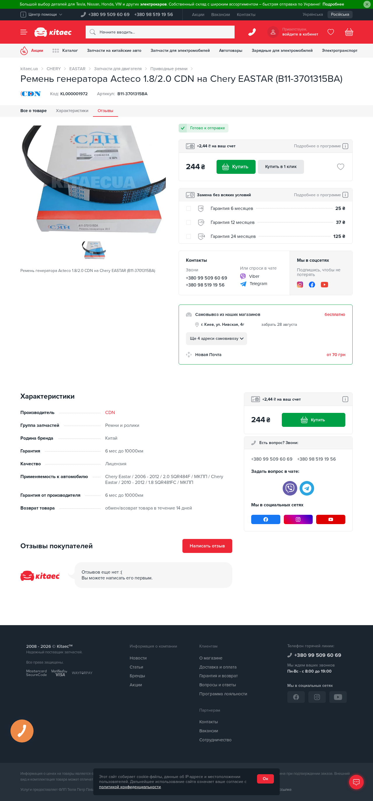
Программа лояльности (223, 693)
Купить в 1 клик (281, 166)
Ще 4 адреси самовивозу (214, 338)
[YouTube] (324, 284)
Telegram (258, 283)
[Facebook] (312, 285)
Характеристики (72, 110)
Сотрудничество (215, 739)
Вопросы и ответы (217, 684)
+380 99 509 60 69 (109, 14)
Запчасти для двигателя (118, 68)
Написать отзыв (207, 546)
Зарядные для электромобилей (282, 50)
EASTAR (77, 68)
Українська (313, 14)
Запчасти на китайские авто (114, 50)
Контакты (246, 14)
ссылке (285, 789)
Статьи (136, 667)
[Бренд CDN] (30, 93)
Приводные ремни (168, 68)
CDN (110, 412)
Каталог (70, 50)
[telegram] (307, 488)
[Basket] (349, 32)
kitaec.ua (29, 68)
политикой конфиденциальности (130, 786)
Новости (138, 658)
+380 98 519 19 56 (153, 14)
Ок (265, 778)
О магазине (210, 658)
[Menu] (24, 32)
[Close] (367, 4)
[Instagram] (300, 285)
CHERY (54, 68)
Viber (253, 276)
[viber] (290, 488)
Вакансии (220, 14)
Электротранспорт (340, 50)
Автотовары (230, 50)
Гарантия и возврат (218, 675)
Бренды (137, 675)
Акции (198, 14)
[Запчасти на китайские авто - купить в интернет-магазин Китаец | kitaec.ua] (53, 32)
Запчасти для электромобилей (180, 50)
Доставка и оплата (218, 667)
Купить (240, 167)
